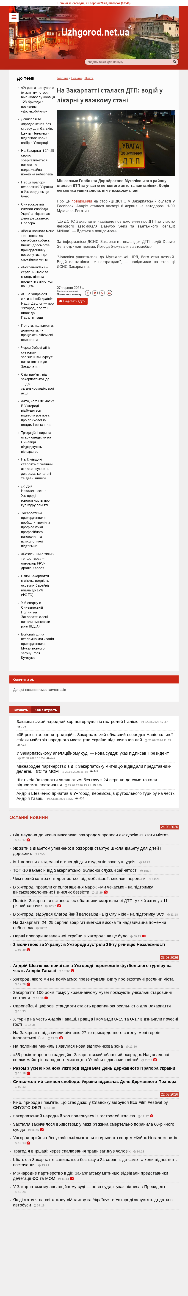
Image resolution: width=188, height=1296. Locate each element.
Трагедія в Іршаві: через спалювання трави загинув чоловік (72, 1151)
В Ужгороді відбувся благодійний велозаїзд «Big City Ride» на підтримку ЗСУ (89, 914)
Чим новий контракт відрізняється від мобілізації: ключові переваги (80, 878)
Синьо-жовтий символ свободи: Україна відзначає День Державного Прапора (35, 213)
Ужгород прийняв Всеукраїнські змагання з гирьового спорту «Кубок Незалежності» (95, 1138)
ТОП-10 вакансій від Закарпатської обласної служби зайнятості (75, 870)
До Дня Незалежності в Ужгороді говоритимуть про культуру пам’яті (35, 495)
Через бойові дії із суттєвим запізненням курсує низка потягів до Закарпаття (37, 357)
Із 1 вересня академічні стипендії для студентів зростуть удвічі (75, 862)
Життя (88, 78)
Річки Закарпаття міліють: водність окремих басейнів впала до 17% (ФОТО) (35, 585)
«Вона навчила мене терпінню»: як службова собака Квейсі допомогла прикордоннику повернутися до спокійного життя (37, 245)
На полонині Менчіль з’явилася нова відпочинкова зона (68, 1046)
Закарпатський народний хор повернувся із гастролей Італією (78, 721)
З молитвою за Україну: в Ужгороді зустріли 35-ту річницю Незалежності (89, 944)
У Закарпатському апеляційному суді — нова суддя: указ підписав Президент (93, 753)
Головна (62, 78)
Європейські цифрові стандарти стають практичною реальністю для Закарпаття (92, 1006)
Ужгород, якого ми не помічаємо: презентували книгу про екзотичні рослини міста (93, 979)
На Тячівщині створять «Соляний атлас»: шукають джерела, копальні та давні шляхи (37, 469)
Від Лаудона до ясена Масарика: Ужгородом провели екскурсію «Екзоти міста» (91, 835)
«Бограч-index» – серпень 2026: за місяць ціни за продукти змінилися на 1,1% (37, 276)
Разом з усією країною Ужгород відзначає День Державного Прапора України (94, 1068)
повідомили (82, 201)
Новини (76, 78)
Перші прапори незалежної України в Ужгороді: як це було (70, 936)
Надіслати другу (72, 301)
